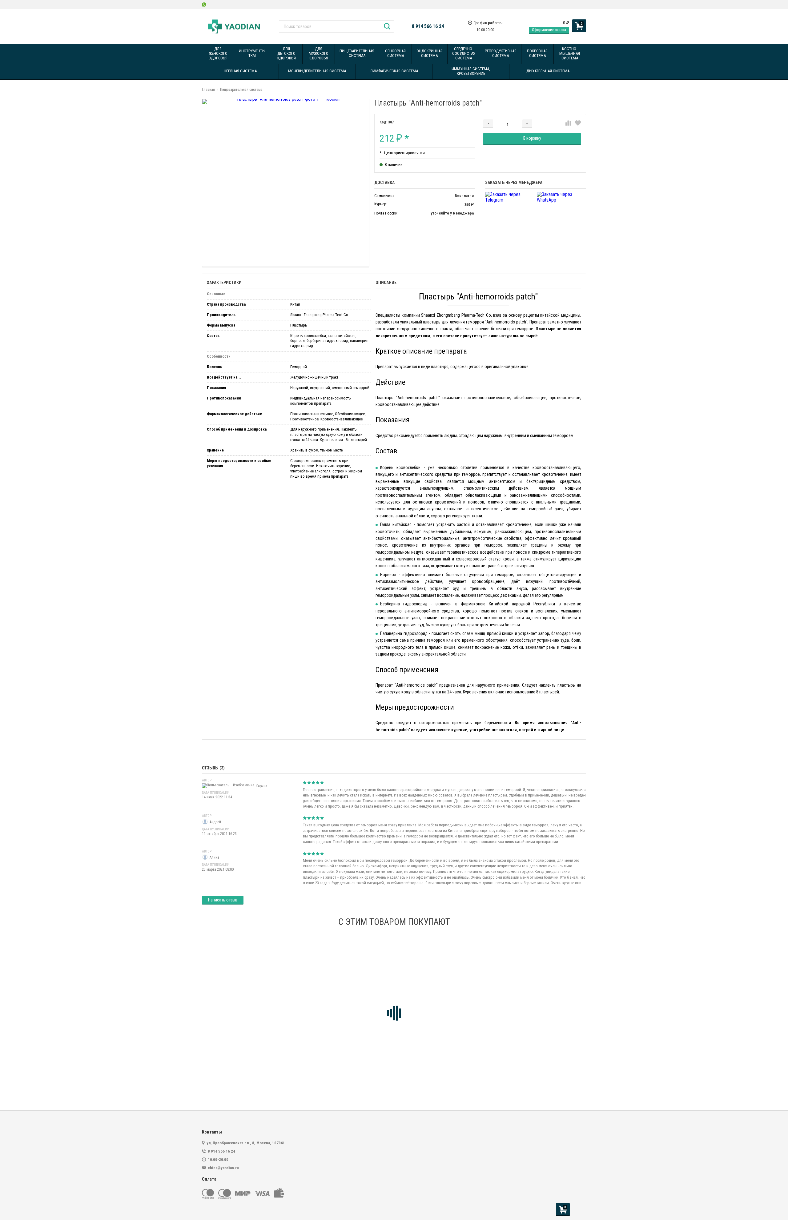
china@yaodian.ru (223, 1168)
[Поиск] (387, 26)
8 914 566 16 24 (428, 26)
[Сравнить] (568, 123)
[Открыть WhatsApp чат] (204, 4)
